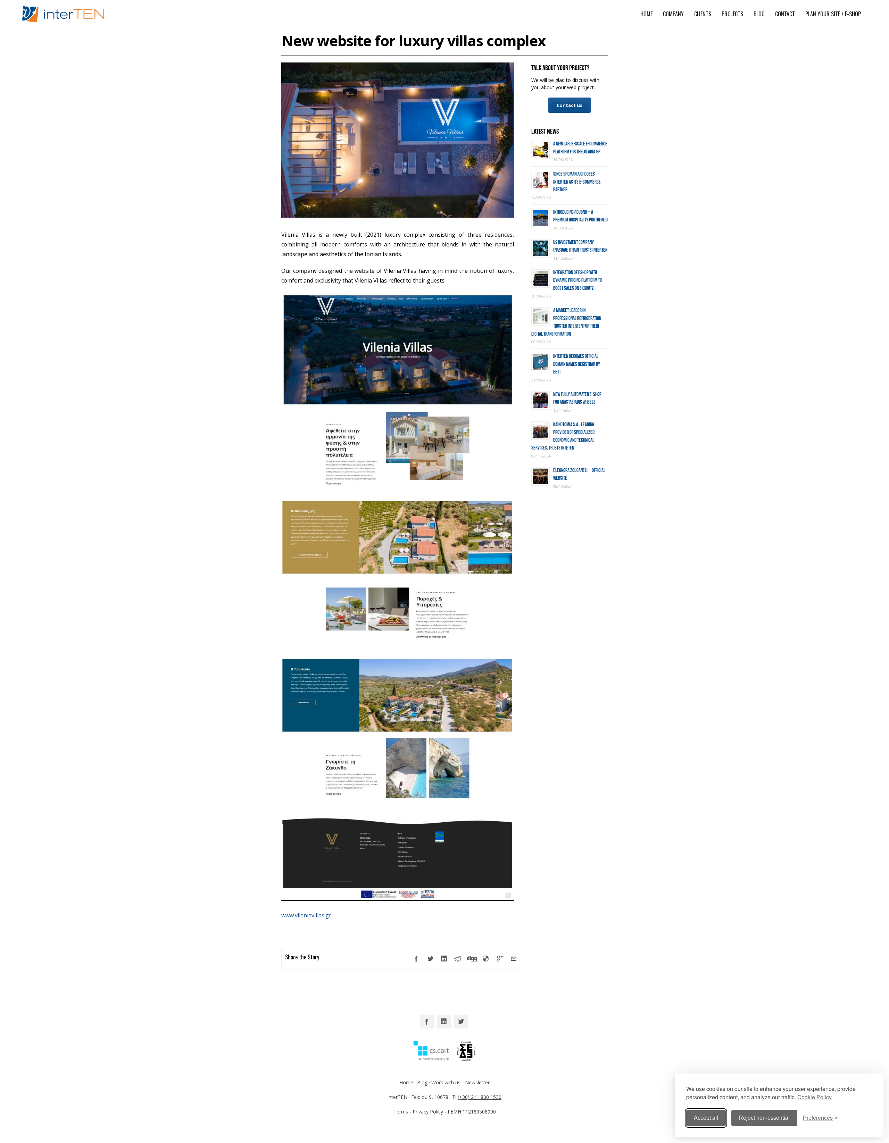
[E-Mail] (514, 959)
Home (406, 1082)
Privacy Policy (428, 1111)
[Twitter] (430, 959)
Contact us (569, 105)
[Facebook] (416, 959)
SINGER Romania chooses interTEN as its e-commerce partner (577, 181)
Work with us (445, 1082)
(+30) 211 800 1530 (479, 1097)
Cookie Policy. (815, 1097)
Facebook (427, 1021)
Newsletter (477, 1082)
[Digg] (472, 959)
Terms (400, 1111)
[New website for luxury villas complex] (397, 215)
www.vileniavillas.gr (306, 915)
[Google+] (500, 959)
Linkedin (444, 1021)
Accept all (706, 1118)
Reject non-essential (764, 1118)
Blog (422, 1082)
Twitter (461, 1021)
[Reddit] (458, 959)
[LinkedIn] (444, 959)
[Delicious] (486, 959)
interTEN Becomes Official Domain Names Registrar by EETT (576, 364)
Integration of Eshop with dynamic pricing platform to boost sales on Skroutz (577, 280)
